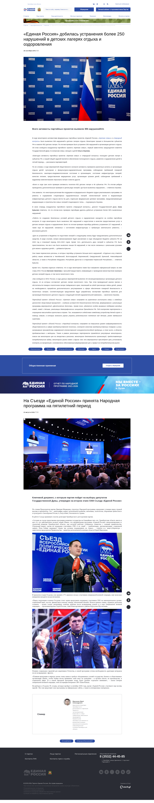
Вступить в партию (124, 16)
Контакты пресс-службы (60, 759)
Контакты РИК (31, 759)
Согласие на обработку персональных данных (38, 793)
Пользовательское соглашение (34, 788)
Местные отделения (76, 16)
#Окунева (81, 349)
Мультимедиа (107, 16)
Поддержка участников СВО (77, 21)
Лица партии (40, 16)
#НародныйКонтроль (65, 349)
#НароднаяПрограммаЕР (85, 741)
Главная (26, 25)
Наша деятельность (57, 16)
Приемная (93, 16)
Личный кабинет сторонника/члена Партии (113, 9)
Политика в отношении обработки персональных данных (42, 792)
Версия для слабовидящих (122, 4)
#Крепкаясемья (35, 349)
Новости (46, 25)
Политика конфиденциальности (34, 790)
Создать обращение (113, 365)
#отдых (107, 349)
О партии (26, 16)
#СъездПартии (66, 741)
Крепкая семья (104, 138)
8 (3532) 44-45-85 (112, 756)
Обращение (84, 9)
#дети (94, 349)
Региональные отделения (86, 754)
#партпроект (120, 349)
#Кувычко (49, 349)
